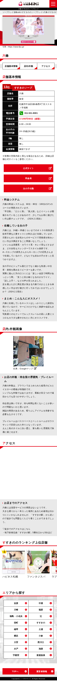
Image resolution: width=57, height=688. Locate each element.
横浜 (16, 636)
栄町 (16, 622)
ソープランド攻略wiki (11, 12)
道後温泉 (41, 655)
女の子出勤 (28, 188)
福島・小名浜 (16, 616)
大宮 (16, 642)
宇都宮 (16, 655)
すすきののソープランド (32, 12)
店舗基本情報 (11, 66)
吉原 (16, 603)
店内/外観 (28, 66)
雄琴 (16, 629)
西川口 (41, 642)
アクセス (46, 66)
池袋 (41, 648)
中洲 (41, 603)
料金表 (28, 178)
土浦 (41, 629)
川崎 (16, 609)
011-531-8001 (31, 113)
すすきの (41, 622)
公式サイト (28, 168)
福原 (41, 609)
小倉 (41, 636)
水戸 (16, 648)
